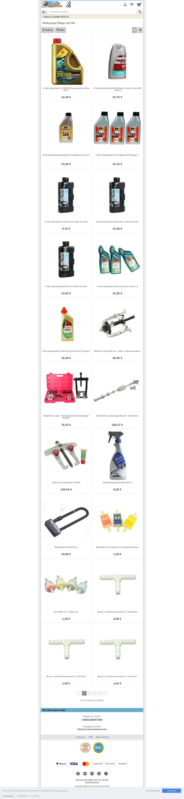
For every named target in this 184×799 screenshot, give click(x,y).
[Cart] (139, 4)
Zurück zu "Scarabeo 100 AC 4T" (57, 17)
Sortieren (48, 30)
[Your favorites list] (132, 4)
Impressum (80, 737)
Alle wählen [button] (172, 791)
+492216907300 (92, 719)
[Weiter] (105, 693)
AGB (91, 737)
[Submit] (140, 11)
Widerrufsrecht (102, 737)
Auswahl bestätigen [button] (153, 791)
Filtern (61, 30)
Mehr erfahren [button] (62, 791)
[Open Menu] (44, 11)
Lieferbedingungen (92, 782)
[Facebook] (77, 773)
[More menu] (125, 4)
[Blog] (92, 773)
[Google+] (106, 773)
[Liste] (140, 30)
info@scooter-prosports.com (92, 729)
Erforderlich (24, 796)
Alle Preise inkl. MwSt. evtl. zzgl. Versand (92, 780)
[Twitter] (84, 773)
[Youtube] (99, 773)
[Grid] (134, 30)
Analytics (36, 796)
